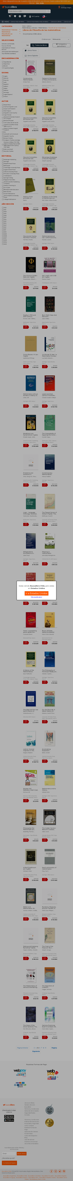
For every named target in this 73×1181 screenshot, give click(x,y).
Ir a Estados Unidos (36, 593)
